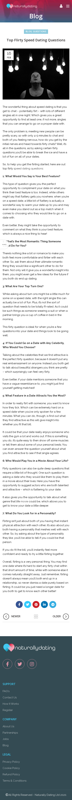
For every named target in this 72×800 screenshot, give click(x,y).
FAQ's (6, 691)
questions (39, 31)
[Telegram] (52, 604)
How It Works (11, 703)
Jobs (6, 739)
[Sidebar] (4, 244)
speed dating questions (28, 168)
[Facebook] (19, 604)
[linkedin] (44, 604)
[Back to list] (36, 616)
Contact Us (10, 697)
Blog (29, 31)
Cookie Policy (11, 768)
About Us (8, 726)
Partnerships (10, 732)
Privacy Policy (11, 761)
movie (24, 501)
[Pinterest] (36, 604)
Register (8, 710)
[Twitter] (27, 604)
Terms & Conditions (14, 780)
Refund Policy (11, 774)
